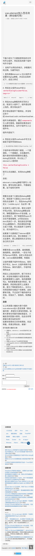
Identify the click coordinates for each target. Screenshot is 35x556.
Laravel (25, 436)
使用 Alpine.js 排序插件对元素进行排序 (16, 450)
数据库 (8, 436)
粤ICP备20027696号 (27, 548)
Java (26, 430)
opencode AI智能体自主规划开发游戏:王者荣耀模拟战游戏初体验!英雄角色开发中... (19, 494)
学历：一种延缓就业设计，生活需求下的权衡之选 (19, 519)
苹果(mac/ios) (24, 442)
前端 (21, 433)
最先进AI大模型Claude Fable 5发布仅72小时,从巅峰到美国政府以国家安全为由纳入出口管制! (19, 482)
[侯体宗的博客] (4, 2)
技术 (16, 430)
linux (21, 430)
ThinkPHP (28, 433)
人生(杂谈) (9, 430)
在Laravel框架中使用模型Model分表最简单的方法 (19, 537)
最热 (32, 389)
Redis (7, 439)
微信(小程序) (16, 436)
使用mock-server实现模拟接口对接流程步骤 (17, 459)
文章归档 (5, 544)
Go (20, 439)
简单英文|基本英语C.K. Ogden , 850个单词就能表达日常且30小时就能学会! (19, 478)
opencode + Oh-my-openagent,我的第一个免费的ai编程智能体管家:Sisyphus (19, 501)
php (7, 433)
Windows (8, 442)
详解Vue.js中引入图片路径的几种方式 (13, 365)
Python (16, 442)
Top (28, 443)
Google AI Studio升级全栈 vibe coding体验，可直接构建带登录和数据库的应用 (19, 505)
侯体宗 (14, 548)
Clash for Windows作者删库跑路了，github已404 (19, 530)
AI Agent (25, 439)
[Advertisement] (17, 36)
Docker (14, 439)
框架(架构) (14, 433)
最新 (29, 389)
